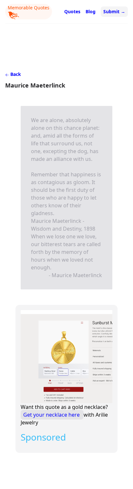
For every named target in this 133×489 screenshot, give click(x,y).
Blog (91, 11)
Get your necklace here (52, 414)
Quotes (72, 11)
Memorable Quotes (28, 8)
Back (15, 74)
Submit (114, 11)
